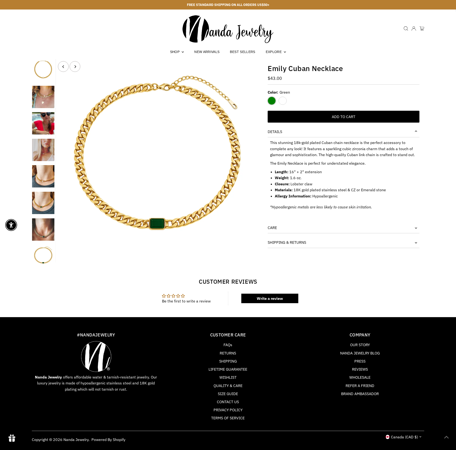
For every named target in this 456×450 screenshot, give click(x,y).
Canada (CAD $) (404, 437)
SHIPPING (228, 361)
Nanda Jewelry (76, 439)
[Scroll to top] (446, 437)
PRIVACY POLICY (228, 409)
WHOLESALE (359, 377)
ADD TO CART (343, 116)
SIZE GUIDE (228, 393)
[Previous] (63, 66)
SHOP (175, 52)
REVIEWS (360, 369)
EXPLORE (274, 52)
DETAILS (275, 131)
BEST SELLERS (242, 52)
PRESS (360, 361)
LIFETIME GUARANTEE (228, 369)
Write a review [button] (270, 298)
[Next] (75, 66)
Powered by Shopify (108, 439)
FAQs (227, 344)
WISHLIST (228, 377)
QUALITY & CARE (228, 385)
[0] (422, 28)
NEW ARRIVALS (206, 52)
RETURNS (228, 353)
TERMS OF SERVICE (228, 418)
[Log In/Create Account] (414, 28)
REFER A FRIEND (360, 385)
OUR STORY (360, 344)
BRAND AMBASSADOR (360, 393)
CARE (272, 227)
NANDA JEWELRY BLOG (360, 353)
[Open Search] (406, 28)
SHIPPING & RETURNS (287, 242)
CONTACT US (228, 401)
